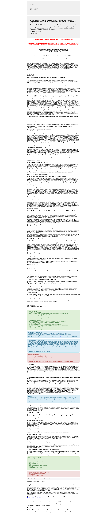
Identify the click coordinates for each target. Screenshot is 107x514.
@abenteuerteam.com (62, 336)
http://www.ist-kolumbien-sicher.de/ (35, 497)
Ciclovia (31, 141)
